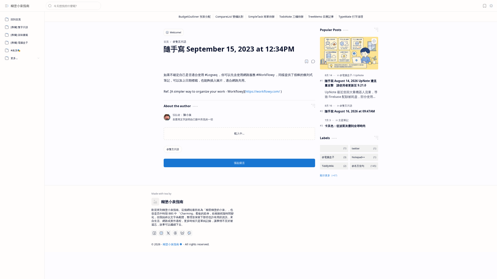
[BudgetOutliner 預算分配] (194, 16)
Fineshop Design (379, 244)
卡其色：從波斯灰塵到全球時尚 (345, 126)
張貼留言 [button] (239, 163)
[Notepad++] (364, 157)
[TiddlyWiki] (334, 166)
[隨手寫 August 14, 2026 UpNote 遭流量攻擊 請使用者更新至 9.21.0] (349, 53)
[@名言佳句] (364, 166)
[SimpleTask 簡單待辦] (261, 16)
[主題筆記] (343, 120)
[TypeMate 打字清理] (350, 16)
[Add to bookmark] (374, 41)
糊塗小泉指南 (20, 6)
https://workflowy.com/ (262, 91)
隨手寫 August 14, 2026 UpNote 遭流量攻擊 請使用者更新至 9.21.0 (350, 83)
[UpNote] (359, 75)
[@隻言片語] (173, 149)
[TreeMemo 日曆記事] (321, 16)
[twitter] (364, 148)
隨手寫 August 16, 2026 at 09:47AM (350, 111)
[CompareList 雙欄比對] (229, 16)
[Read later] (306, 61)
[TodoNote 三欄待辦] (291, 16)
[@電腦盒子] (347, 75)
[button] (7, 6)
